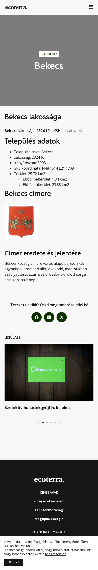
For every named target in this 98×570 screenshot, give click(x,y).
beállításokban (55, 554)
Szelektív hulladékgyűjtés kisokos (38, 407)
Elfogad (14, 562)
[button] (36, 317)
